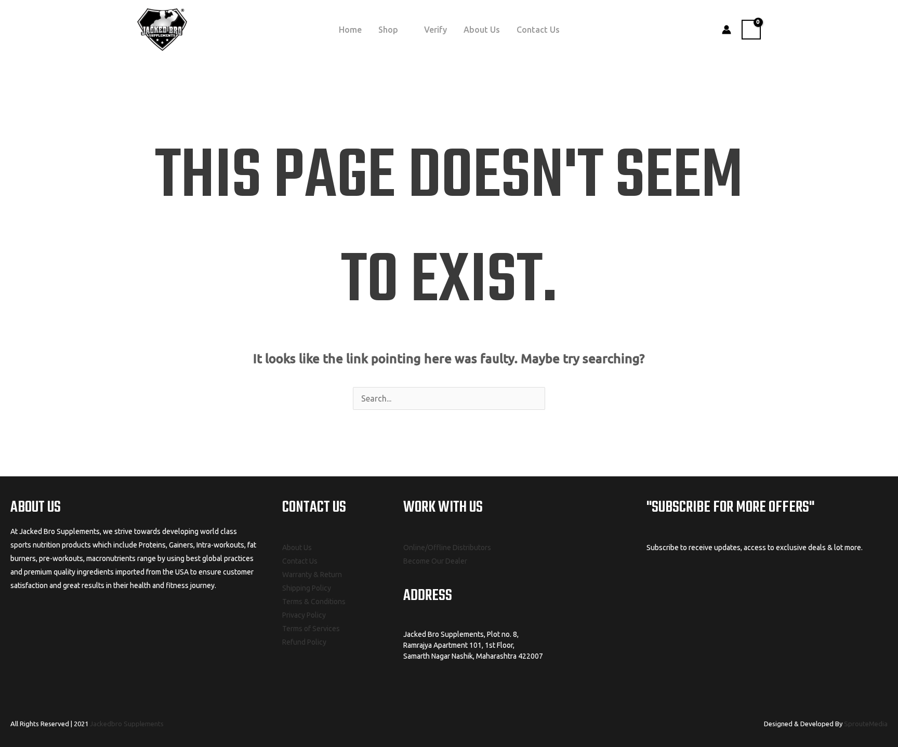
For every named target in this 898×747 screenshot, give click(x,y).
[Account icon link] (726, 29)
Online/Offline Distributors (447, 547)
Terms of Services (311, 628)
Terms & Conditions (314, 601)
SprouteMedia (866, 723)
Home (350, 29)
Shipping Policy (306, 588)
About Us (482, 29)
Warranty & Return (312, 574)
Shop (388, 29)
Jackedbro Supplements (127, 723)
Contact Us (538, 29)
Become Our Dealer (435, 561)
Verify (435, 29)
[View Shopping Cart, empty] (751, 29)
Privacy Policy (304, 615)
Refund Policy (304, 642)
